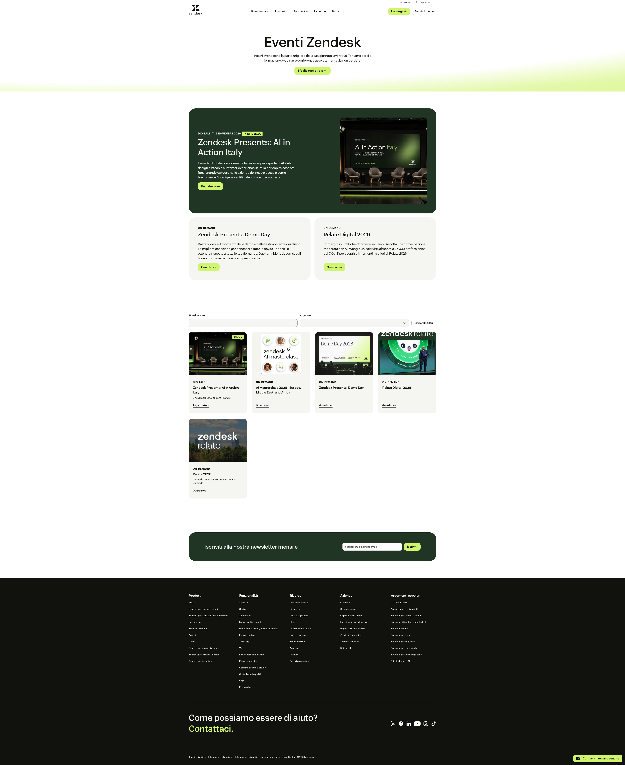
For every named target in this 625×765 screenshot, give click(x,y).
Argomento (306, 315)
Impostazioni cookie (270, 757)
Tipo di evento (197, 315)
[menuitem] (260, 11)
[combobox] (243, 323)
